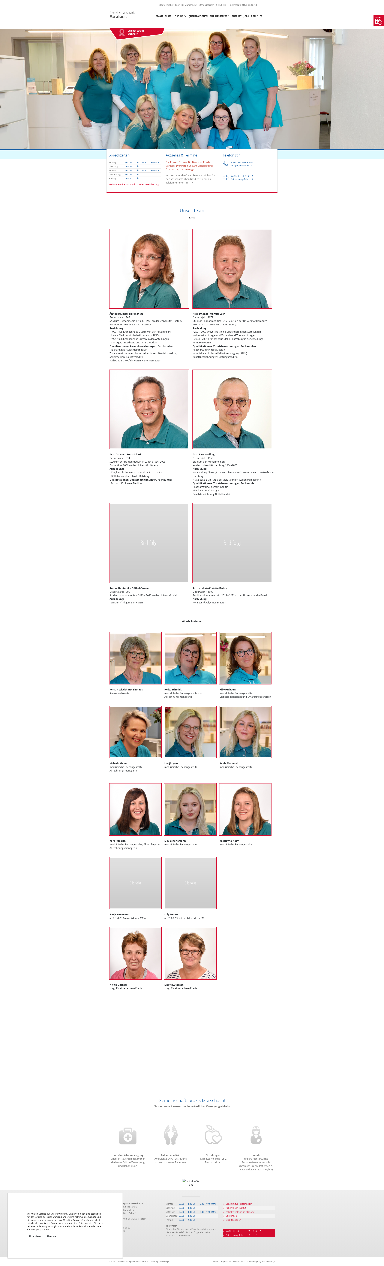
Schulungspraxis (219, 16)
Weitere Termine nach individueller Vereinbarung (134, 184)
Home (215, 1261)
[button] (29, 89)
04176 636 (221, 4)
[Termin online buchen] (378, 20)
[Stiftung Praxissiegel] (170, 34)
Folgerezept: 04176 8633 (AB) (243, 4)
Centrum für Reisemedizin (239, 1203)
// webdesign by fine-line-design (261, 1261)
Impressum (226, 1261)
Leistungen (180, 16)
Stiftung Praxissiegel (160, 1261)
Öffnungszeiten (206, 4)
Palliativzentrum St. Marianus (240, 1211)
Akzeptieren (35, 1236)
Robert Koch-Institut (236, 1207)
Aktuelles (256, 16)
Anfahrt (237, 16)
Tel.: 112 (253, 1235)
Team (168, 16)
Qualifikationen (198, 16)
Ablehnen (52, 1236)
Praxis (159, 16)
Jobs (246, 16)
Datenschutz (238, 1261)
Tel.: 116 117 (255, 1231)
